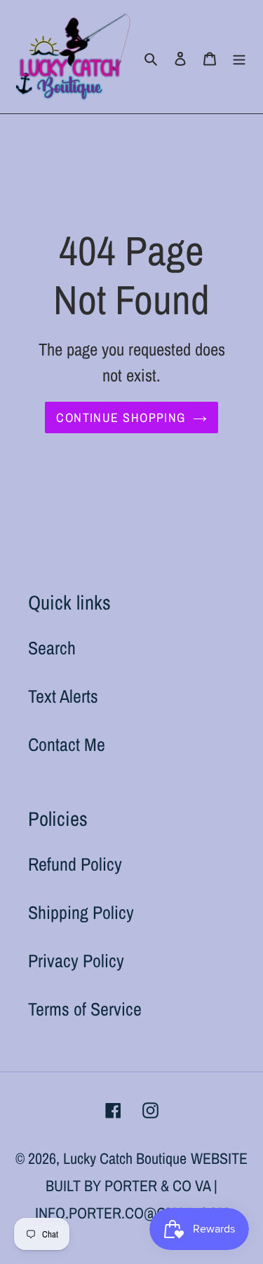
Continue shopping (120, 417)
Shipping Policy (81, 912)
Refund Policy (75, 864)
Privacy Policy (76, 960)
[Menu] (239, 57)
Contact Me (66, 744)
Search (52, 647)
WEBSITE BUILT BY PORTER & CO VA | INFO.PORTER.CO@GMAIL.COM (141, 1185)
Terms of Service (85, 1009)
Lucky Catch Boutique (125, 1158)
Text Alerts (63, 696)
